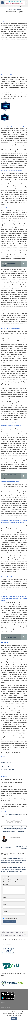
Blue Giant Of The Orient (7, 769)
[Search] (26, 2)
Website (5, 911)
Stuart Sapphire (5, 759)
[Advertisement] (14, 57)
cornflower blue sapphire (17, 828)
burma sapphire (8, 828)
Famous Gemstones (11, 9)
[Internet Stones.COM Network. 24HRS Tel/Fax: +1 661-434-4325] (15, 3)
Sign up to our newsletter (11, 918)
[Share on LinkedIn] (20, 821)
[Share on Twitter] (12, 821)
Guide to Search (5, 1007)
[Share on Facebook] (10, 821)
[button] (2, 2)
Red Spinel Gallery (6, 847)
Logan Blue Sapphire (6, 766)
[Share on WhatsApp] (7, 821)
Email (4, 904)
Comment (5, 884)
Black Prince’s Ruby (6, 762)
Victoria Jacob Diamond (7, 773)
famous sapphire (10, 830)
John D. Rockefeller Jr (19, 830)
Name (4, 897)
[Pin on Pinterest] (18, 821)
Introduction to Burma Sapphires (10, 814)
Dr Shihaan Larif (21, 15)
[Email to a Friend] (15, 821)
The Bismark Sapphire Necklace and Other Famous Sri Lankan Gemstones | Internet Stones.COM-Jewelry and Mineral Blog (13, 860)
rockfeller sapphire (21, 831)
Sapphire (19, 9)
